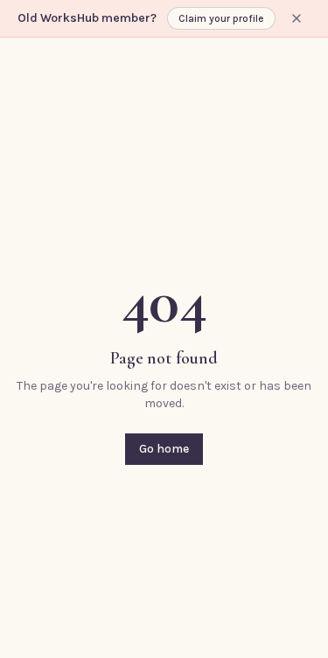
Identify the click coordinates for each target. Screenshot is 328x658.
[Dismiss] (296, 18)
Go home (164, 448)
